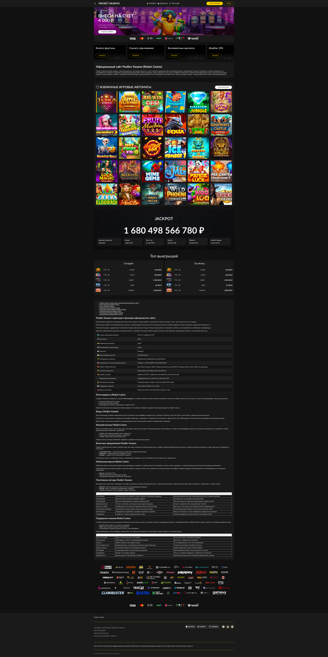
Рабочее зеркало (101, 633)
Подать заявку (107, 31)
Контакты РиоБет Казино (105, 636)
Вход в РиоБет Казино (107, 306)
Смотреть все (223, 87)
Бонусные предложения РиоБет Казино (113, 309)
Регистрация (214, 3)
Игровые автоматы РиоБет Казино (109, 628)
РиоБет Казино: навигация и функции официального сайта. (119, 303)
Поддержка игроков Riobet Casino (111, 314)
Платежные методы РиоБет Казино (111, 312)
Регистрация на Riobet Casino (109, 304)
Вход (229, 3)
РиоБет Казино (109, 3)
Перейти (102, 55)
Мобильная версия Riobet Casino (110, 311)
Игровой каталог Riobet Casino (110, 308)
